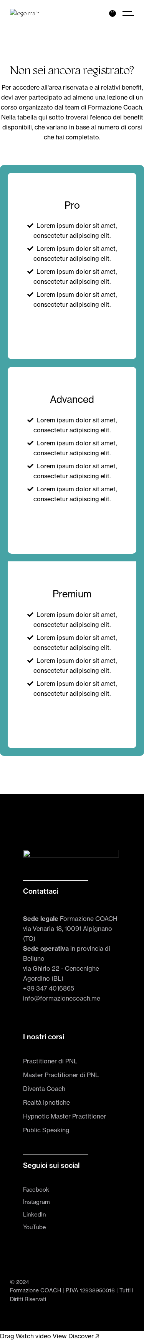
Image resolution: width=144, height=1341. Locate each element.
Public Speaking (46, 1130)
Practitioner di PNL (50, 1061)
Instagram (36, 1201)
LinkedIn (34, 1214)
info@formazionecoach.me (61, 998)
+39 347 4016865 (48, 988)
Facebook (36, 1189)
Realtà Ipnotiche (46, 1102)
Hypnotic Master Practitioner (64, 1116)
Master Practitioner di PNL (61, 1075)
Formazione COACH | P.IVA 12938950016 (62, 1290)
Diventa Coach (44, 1088)
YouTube (34, 1227)
